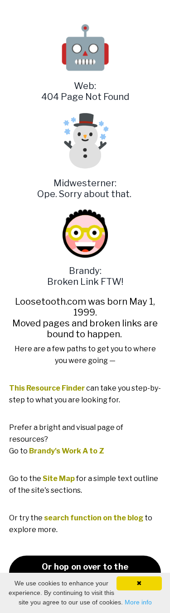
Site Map (59, 478)
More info (138, 602)
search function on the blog (93, 518)
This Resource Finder (47, 388)
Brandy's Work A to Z (66, 451)
